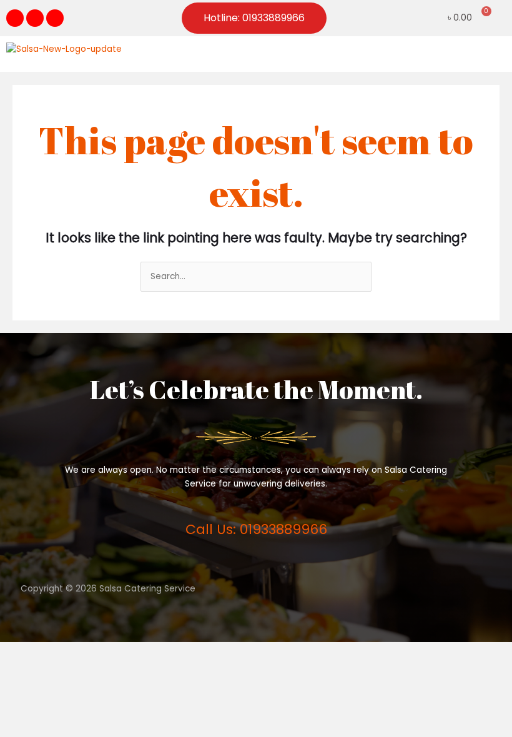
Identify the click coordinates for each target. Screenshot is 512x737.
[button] (496, 54)
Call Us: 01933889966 (256, 529)
